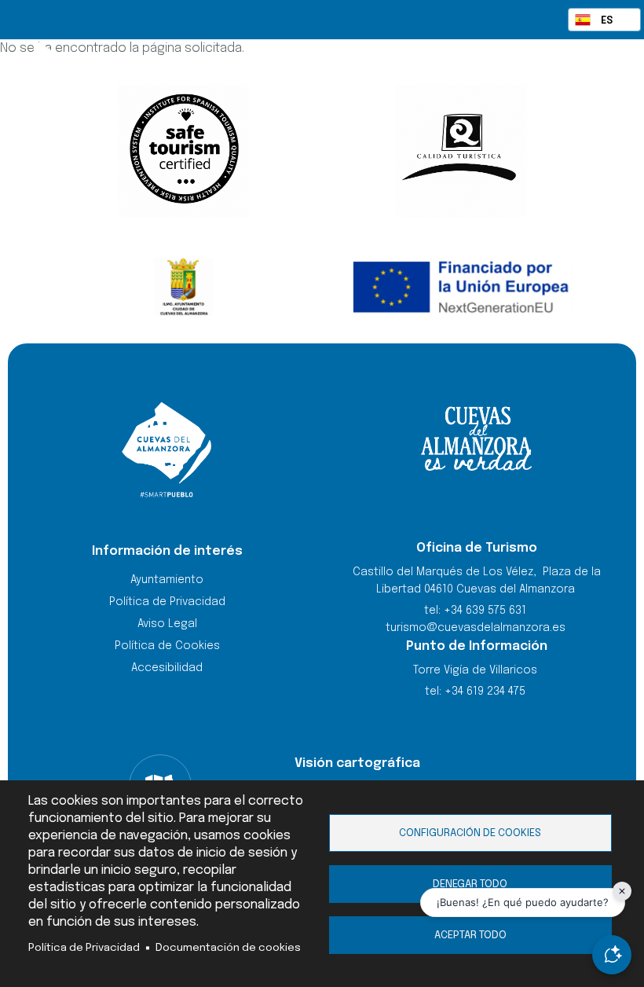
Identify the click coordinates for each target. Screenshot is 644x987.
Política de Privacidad (84, 947)
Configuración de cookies (470, 832)
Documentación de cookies (228, 947)
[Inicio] (257, 78)
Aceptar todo (470, 935)
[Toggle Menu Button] (598, 77)
